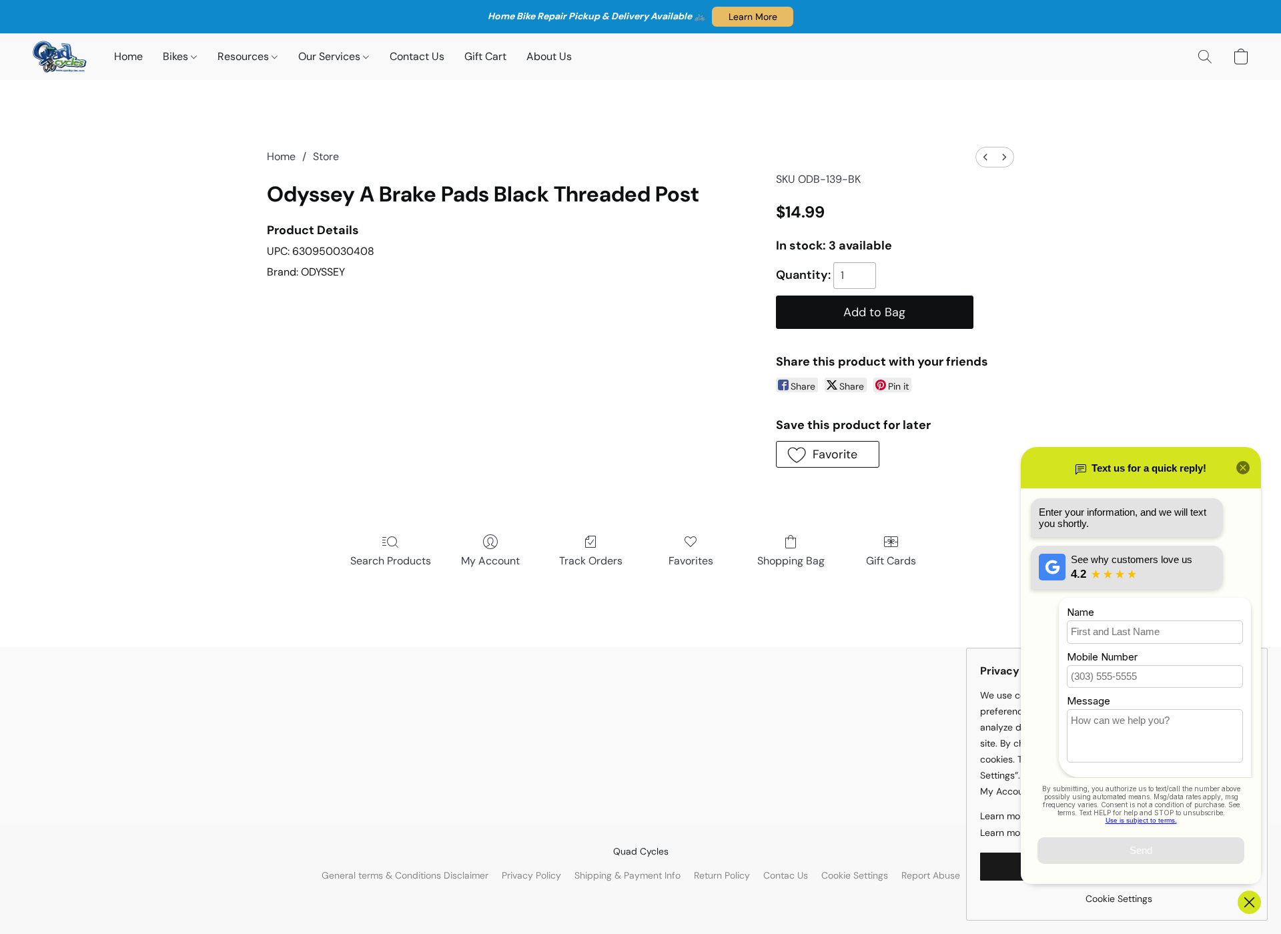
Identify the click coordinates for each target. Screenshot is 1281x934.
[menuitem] (985, 157)
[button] (752, 17)
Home (128, 56)
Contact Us (417, 56)
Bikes (177, 56)
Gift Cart (485, 56)
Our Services (330, 56)
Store (326, 156)
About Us (549, 56)
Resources (245, 56)
